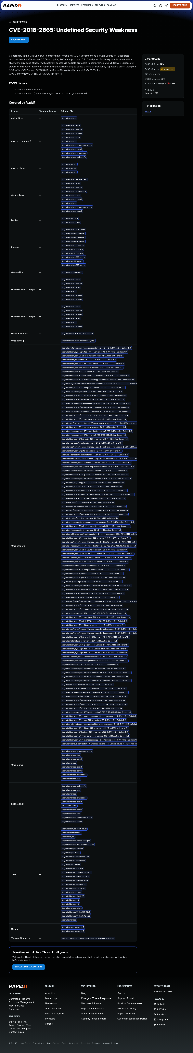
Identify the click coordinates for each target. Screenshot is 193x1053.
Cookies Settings (110, 1043)
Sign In (121, 993)
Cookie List (73, 1043)
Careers (49, 1023)
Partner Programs (55, 1013)
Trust (63, 1043)
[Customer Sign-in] (166, 5)
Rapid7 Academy (126, 1013)
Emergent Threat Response (96, 998)
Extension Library (126, 1008)
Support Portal (125, 998)
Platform (62, 5)
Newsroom (51, 1003)
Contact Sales (16, 1032)
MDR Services (16, 1005)
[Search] (154, 5)
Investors (50, 1018)
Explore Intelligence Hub (28, 967)
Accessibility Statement (90, 1043)
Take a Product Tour (20, 1025)
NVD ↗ (148, 111)
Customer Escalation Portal (132, 1018)
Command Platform (19, 998)
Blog (83, 993)
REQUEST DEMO (18, 40)
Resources (87, 5)
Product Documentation (130, 1003)
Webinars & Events (91, 1003)
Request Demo (180, 5)
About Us (50, 993)
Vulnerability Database (93, 1013)
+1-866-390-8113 (163, 991)
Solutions (14, 1009)
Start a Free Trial (18, 1021)
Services (74, 5)
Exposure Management (21, 1002)
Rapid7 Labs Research (93, 1008)
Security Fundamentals (93, 1018)
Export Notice (53, 1043)
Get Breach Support (20, 1028)
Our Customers (53, 1008)
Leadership (51, 998)
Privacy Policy (39, 1043)
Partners (100, 5)
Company (111, 5)
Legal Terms (25, 1043)
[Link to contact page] (160, 5)
